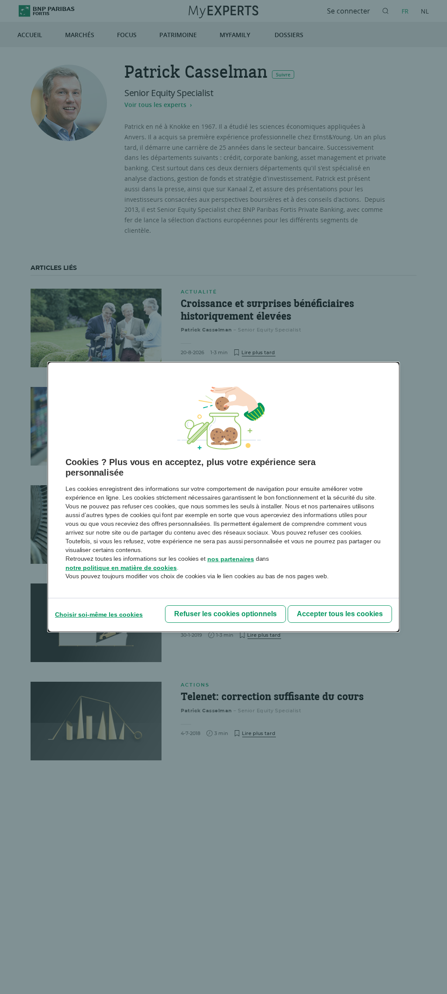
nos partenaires (230, 559)
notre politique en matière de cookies (121, 567)
